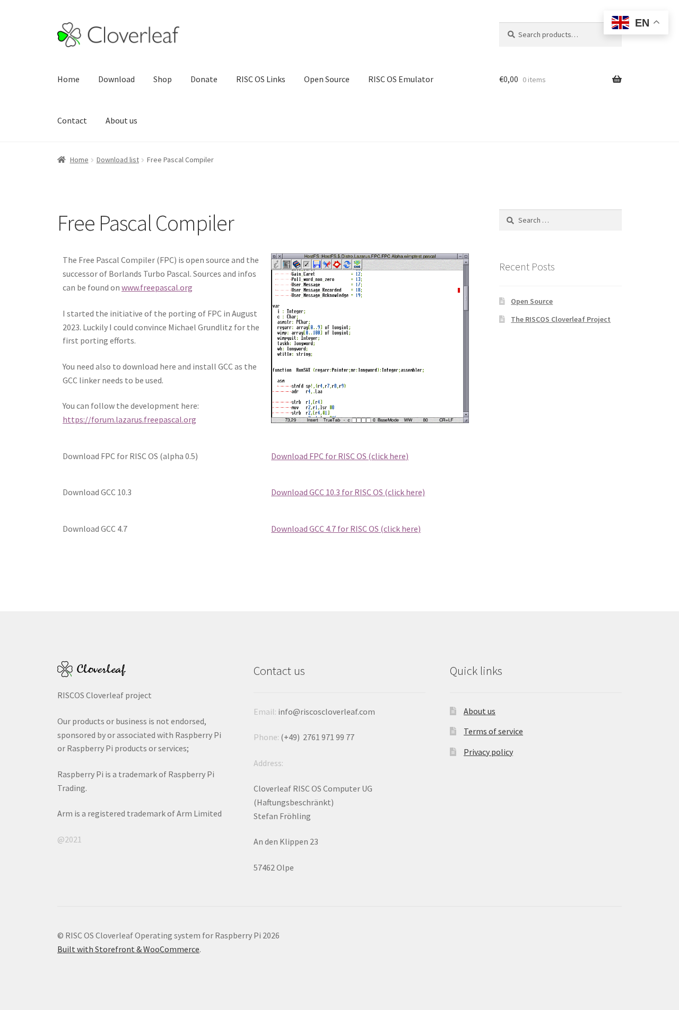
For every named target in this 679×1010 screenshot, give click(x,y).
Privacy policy (488, 751)
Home (68, 79)
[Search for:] (560, 220)
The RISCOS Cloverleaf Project (561, 319)
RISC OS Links (260, 79)
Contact (72, 120)
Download (116, 79)
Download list (118, 159)
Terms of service (493, 731)
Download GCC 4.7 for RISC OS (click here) (346, 528)
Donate (203, 79)
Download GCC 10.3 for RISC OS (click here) (348, 492)
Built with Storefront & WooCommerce (128, 949)
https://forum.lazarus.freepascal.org (129, 419)
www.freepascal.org (157, 287)
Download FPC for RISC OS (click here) (339, 456)
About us (121, 120)
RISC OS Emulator (400, 79)
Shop (162, 79)
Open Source (327, 79)
